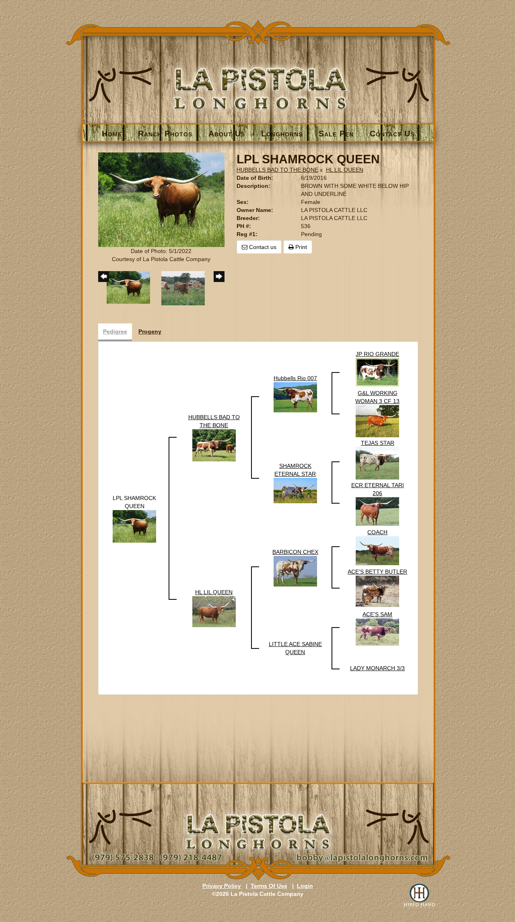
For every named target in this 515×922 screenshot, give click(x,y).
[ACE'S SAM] (377, 631)
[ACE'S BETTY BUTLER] (377, 591)
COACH (377, 532)
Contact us (261, 247)
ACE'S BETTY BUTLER (377, 571)
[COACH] (377, 550)
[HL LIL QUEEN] (214, 611)
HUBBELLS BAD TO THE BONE (277, 170)
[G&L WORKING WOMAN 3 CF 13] (377, 421)
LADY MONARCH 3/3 (377, 668)
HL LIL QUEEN (344, 170)
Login (305, 886)
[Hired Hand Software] (419, 896)
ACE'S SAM (377, 614)
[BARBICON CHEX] (295, 571)
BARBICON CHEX (295, 552)
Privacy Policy (221, 886)
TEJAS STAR (377, 443)
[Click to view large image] (161, 199)
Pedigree (115, 331)
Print (300, 247)
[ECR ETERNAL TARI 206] (377, 511)
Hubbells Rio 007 (295, 378)
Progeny (149, 331)
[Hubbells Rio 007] (295, 396)
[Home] (258, 75)
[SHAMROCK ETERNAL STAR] (295, 490)
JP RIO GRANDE (377, 354)
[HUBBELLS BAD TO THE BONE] (214, 445)
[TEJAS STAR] (377, 463)
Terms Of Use (269, 886)
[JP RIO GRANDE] (377, 371)
